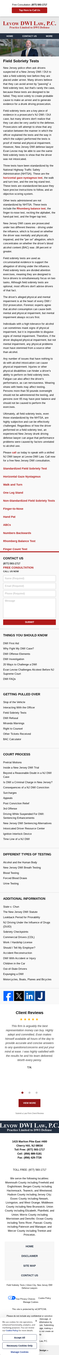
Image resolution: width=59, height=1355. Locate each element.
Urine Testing (11, 883)
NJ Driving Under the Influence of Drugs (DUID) (26, 924)
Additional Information (24, 898)
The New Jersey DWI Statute (20, 911)
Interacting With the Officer (19, 707)
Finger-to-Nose (13, 508)
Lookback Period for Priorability (21, 917)
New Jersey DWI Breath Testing (22, 867)
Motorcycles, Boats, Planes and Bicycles (27, 979)
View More (29, 1103)
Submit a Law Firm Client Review (29, 1113)
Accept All (19, 1337)
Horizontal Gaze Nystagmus (22, 476)
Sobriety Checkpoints (15, 931)
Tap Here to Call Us (29, 10)
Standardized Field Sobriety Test (25, 468)
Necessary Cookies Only (20, 1345)
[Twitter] (19, 996)
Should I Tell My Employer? (19, 947)
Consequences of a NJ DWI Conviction (26, 787)
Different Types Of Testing (27, 854)
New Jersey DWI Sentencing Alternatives (27, 823)
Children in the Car (14, 963)
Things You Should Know (25, 635)
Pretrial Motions (12, 762)
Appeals (8, 798)
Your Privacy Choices (25, 1299)
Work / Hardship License (17, 942)
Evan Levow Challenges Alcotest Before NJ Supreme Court (28, 671)
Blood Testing (11, 872)
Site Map (29, 1265)
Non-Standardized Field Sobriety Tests (29, 500)
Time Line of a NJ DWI (16, 839)
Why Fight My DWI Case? (18, 648)
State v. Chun (11, 906)
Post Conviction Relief (16, 803)
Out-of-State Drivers (15, 968)
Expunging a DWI (13, 974)
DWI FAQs (9, 679)
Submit (29, 622)
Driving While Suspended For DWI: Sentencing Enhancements (23, 816)
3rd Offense (10, 808)
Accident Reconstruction (17, 952)
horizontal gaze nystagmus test (22, 177)
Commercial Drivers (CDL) (19, 937)
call (14, 452)
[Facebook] (8, 996)
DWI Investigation (13, 659)
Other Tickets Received (17, 733)
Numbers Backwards (17, 533)
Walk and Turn (12, 484)
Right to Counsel (13, 728)
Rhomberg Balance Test (19, 541)
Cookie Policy (44, 1298)
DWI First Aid (11, 643)
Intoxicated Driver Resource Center (24, 828)
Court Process (16, 754)
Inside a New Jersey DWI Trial (21, 767)
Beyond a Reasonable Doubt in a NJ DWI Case (27, 775)
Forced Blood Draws (15, 878)
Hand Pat (9, 516)
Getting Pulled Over (21, 694)
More (49, 36)
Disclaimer (29, 1256)
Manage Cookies (30, 1302)
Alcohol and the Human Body (20, 862)
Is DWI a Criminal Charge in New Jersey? (27, 782)
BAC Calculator (12, 739)
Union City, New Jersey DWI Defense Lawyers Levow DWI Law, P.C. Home (29, 24)
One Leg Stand (13, 492)
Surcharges (10, 792)
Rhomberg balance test (31, 208)
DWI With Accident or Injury (19, 958)
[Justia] (40, 996)
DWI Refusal (10, 718)
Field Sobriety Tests (14, 712)
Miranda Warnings (13, 723)
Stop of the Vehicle (14, 702)
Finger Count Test (15, 549)
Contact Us (29, 36)
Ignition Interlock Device (17, 833)
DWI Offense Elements (16, 653)
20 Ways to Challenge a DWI (20, 664)
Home (9, 36)
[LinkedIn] (29, 996)
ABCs (7, 524)
